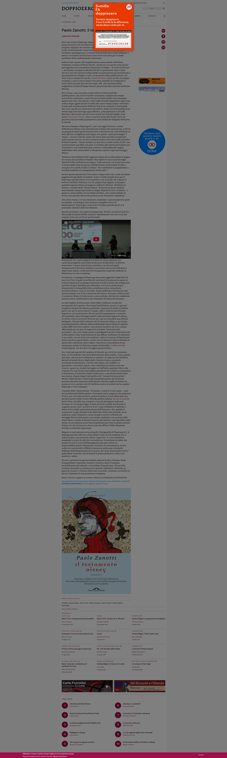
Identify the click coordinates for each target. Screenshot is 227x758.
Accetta (201, 755)
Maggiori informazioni (60, 756)
